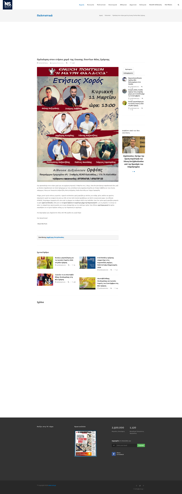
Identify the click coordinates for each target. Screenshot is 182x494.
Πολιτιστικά (45, 15)
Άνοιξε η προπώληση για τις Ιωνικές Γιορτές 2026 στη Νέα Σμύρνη (64, 260)
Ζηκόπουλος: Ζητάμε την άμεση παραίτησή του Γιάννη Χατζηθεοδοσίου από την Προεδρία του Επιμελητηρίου (133, 161)
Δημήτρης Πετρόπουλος (58, 63)
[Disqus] (77, 332)
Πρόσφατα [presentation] (128, 69)
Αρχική (101, 15)
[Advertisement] (91, 36)
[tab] (129, 69)
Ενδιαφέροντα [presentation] (128, 73)
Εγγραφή (141, 445)
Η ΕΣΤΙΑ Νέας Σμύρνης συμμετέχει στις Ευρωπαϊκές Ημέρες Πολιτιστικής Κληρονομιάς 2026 (107, 262)
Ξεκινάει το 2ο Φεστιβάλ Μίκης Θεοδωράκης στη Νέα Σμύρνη (64, 277)
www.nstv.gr (52, 485)
